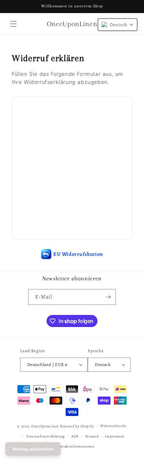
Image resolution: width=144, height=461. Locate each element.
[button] (13, 23)
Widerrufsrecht (113, 425)
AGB (75, 436)
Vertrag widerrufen (33, 449)
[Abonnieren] (108, 297)
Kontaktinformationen (75, 446)
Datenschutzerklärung (45, 436)
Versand (92, 436)
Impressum (114, 436)
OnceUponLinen (45, 426)
